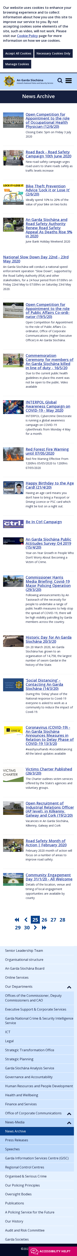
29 (18, 927)
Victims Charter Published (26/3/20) (49, 771)
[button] (69, 987)
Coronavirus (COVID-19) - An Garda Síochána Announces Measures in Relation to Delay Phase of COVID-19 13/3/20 (50, 735)
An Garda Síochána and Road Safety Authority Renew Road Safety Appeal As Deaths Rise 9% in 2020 (49, 227)
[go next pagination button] (36, 927)
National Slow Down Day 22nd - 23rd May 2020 (36, 259)
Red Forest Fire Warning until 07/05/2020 (47, 451)
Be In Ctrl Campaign (44, 521)
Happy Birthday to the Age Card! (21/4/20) (50, 485)
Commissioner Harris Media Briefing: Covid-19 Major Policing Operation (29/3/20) (48, 583)
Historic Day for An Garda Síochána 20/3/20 (49, 639)
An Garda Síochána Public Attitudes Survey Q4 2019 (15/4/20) (48, 543)
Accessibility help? (55, 1251)
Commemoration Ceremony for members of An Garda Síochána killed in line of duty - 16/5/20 (50, 361)
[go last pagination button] (45, 927)
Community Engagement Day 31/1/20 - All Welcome (49, 876)
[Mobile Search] (60, 80)
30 (27, 927)
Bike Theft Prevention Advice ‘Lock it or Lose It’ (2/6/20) (48, 190)
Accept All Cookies (18, 53)
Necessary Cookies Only (53, 53)
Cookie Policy (27, 36)
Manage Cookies (17, 64)
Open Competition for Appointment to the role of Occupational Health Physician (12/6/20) (48, 120)
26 (44, 919)
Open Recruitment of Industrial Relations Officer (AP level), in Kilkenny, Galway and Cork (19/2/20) (50, 809)
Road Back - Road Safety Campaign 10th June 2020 (48, 153)
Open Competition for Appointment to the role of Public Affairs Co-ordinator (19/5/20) (48, 310)
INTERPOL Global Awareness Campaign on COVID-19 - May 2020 (48, 406)
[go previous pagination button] (26, 920)
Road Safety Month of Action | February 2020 (46, 842)
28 (62, 919)
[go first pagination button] (17, 920)
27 (53, 919)
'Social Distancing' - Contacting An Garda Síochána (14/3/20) (44, 684)
